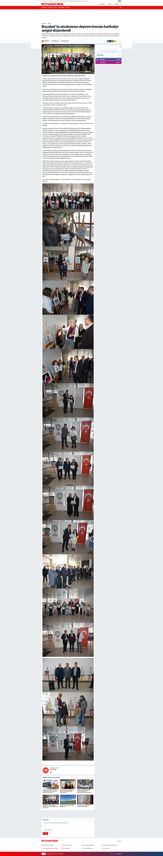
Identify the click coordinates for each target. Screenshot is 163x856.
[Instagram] (120, 841)
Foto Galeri (102, 4)
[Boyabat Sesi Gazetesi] (52, 4)
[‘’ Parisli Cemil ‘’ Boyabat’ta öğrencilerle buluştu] (85, 799)
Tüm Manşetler (66, 848)
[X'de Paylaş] (110, 41)
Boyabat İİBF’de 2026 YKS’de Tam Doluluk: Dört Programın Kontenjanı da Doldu (50, 791)
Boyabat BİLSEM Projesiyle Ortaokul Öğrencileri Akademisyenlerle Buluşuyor (84, 791)
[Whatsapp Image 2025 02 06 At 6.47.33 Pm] (68, 571)
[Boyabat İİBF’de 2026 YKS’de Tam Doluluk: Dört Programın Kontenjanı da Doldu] (51, 784)
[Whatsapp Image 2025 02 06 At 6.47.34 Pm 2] (68, 537)
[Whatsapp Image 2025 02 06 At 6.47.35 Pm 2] (68, 434)
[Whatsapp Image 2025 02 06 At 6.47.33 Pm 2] (68, 639)
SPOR (55, 7)
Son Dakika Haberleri (88, 848)
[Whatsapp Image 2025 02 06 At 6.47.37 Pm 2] (68, 263)
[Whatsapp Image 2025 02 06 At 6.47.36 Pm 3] (68, 332)
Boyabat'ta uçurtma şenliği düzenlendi (66, 806)
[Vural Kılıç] (46, 770)
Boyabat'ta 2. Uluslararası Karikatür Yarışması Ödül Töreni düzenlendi (50, 806)
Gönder (45, 833)
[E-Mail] (51, 772)
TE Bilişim (119, 853)
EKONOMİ (50, 7)
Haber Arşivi (106, 848)
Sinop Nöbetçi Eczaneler (48, 845)
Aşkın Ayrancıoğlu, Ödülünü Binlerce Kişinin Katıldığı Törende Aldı (67, 791)
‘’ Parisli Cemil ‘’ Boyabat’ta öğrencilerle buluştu (84, 806)
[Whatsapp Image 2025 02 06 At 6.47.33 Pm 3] (68, 605)
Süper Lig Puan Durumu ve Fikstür (50, 848)
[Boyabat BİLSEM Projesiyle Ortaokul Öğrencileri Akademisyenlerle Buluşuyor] (85, 784)
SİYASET (68, 7)
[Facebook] (118, 841)
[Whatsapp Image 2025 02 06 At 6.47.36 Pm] (68, 297)
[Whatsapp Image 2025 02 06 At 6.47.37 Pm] (68, 229)
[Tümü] (119, 55)
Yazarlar (117, 4)
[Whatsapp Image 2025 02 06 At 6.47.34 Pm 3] (68, 503)
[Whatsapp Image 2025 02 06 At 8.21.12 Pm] (68, 709)
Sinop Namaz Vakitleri (89, 845)
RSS (44, 853)
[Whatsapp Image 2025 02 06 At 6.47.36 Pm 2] (68, 366)
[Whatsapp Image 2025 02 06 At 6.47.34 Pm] (68, 468)
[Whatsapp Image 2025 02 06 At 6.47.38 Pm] (68, 197)
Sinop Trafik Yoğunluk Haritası (110, 845)
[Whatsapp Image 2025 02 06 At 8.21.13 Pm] (68, 675)
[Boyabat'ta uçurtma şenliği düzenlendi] (68, 799)
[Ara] (120, 4)
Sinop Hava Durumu (68, 845)
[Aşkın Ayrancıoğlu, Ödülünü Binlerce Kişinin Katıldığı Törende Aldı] (68, 784)
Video (109, 4)
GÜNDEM (44, 7)
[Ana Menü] (120, 7)
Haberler (44, 23)
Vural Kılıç (53, 769)
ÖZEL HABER (61, 7)
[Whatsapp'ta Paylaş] (112, 41)
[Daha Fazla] (115, 41)
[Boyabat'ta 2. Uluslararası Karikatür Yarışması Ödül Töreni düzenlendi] (51, 799)
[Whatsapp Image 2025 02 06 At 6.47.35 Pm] (68, 400)
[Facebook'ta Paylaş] (108, 41)
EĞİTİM (49, 23)
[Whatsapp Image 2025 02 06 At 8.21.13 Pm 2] (68, 743)
